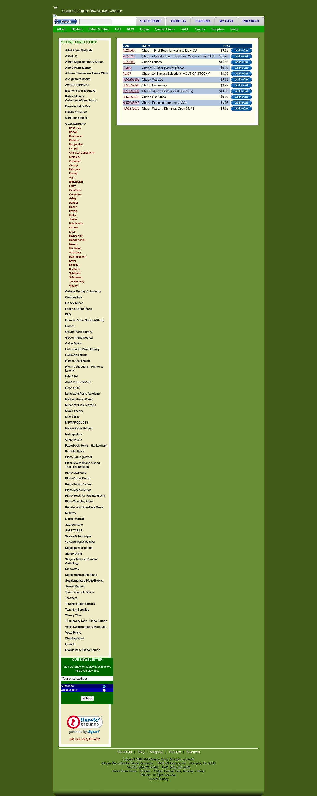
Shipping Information (78, 548)
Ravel (72, 260)
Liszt (72, 231)
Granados (75, 194)
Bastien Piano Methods (80, 90)
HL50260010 (131, 97)
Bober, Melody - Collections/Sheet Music (81, 98)
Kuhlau (73, 227)
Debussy (74, 169)
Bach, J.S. (75, 127)
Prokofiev (75, 252)
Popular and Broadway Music (84, 507)
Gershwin (75, 190)
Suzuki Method (74, 586)
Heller (72, 215)
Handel (73, 202)
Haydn (73, 211)
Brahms (74, 140)
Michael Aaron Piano (78, 399)
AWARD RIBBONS (77, 85)
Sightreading (73, 553)
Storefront (124, 752)
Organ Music (73, 439)
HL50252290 (131, 91)
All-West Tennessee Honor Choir (86, 73)
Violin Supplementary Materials (85, 626)
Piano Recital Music (78, 490)
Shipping (156, 752)
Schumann (75, 277)
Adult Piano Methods (78, 50)
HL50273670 (131, 108)
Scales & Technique (78, 536)
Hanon (73, 206)
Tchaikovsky (76, 281)
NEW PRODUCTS (76, 422)
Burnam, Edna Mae (77, 106)
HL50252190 (131, 85)
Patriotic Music (75, 451)
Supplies (217, 29)
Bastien (77, 29)
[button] (85, 724)
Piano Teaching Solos (79, 501)
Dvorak (73, 173)
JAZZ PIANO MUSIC (78, 382)
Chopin (73, 148)
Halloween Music (76, 355)
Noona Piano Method (78, 428)
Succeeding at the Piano (81, 574)
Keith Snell (72, 387)
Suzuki (200, 29)
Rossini (73, 264)
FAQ (68, 314)
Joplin (73, 219)
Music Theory (74, 411)
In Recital (71, 376)
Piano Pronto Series (78, 484)
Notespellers (73, 434)
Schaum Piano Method (80, 542)
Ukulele (70, 644)
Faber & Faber (99, 29)
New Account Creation (106, 11)
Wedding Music (75, 638)
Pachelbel (75, 248)
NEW (130, 29)
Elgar (72, 177)
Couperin (75, 161)
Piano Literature (75, 472)
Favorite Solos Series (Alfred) (84, 320)
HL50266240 (131, 102)
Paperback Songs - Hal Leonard (86, 445)
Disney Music (74, 303)
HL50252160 (131, 79)
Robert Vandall (74, 519)
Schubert (74, 273)
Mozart (73, 244)
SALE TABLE (73, 530)
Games (70, 326)
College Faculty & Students (83, 291)
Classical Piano (75, 123)
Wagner (73, 285)
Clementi (74, 156)
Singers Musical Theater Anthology (81, 561)
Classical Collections (82, 152)
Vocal (234, 29)
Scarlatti (74, 269)
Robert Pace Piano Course (82, 650)
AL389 (127, 68)
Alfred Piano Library (78, 67)
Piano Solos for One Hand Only (85, 495)
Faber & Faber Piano (78, 309)
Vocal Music (73, 632)
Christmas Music (76, 118)
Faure (72, 185)
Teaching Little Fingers (80, 603)
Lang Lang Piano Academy (82, 393)
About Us (71, 56)
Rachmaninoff (78, 256)
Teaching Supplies (77, 609)
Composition (73, 297)
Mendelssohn (77, 240)
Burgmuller (76, 144)
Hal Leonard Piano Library (82, 349)
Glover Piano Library (78, 331)
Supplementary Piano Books (84, 580)
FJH (118, 29)
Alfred (61, 29)
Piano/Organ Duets (77, 478)
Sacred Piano (165, 29)
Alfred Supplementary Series (84, 62)
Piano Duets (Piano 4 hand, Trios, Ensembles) (82, 465)
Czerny (73, 165)
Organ (144, 29)
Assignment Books (78, 79)
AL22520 (128, 56)
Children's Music (76, 112)
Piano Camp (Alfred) (78, 457)
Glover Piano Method (79, 337)
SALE (185, 29)
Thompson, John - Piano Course (86, 621)
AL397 (127, 73)
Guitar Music (73, 343)
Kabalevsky (76, 223)
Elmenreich (76, 181)
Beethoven (75, 136)
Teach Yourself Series (79, 592)
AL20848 (128, 50)
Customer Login (74, 11)
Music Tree (72, 416)
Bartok (73, 131)
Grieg (72, 198)
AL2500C (129, 62)
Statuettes (72, 569)
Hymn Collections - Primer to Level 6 (84, 368)
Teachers (71, 598)
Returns (70, 513)
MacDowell (75, 235)
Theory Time (73, 615)
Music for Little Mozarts (80, 405)
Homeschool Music (78, 360)
